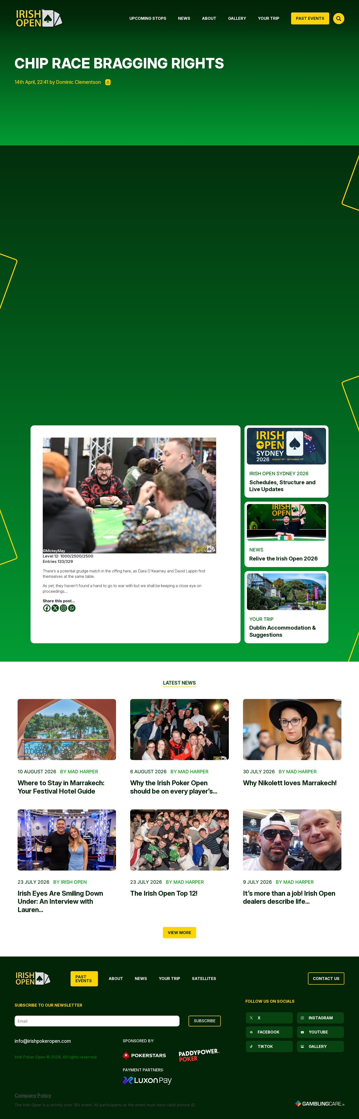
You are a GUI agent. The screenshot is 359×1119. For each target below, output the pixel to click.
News (141, 978)
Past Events (83, 978)
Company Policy (33, 1095)
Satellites (204, 978)
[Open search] (338, 18)
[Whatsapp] (71, 608)
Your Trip (169, 978)
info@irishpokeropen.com (43, 1041)
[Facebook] (47, 608)
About (116, 978)
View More (179, 932)
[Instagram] (63, 608)
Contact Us (326, 978)
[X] (55, 608)
